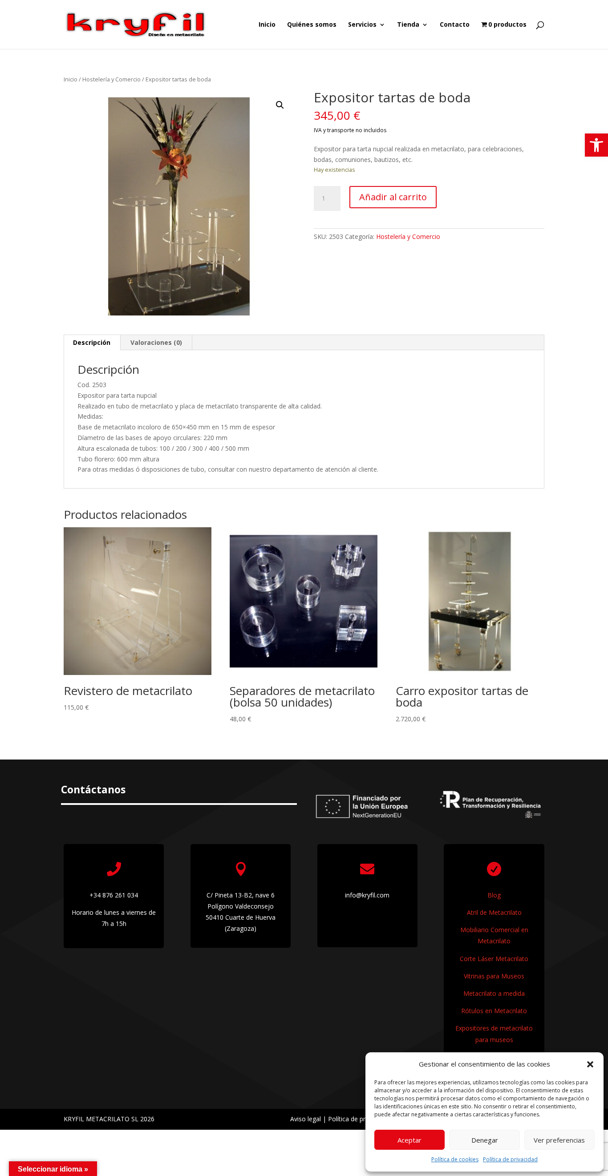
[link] (596, 145)
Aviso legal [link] (305, 1119)
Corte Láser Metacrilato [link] (494, 958)
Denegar (484, 1140)
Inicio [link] (267, 24)
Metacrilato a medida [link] (494, 993)
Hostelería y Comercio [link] (111, 79)
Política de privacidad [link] (510, 1159)
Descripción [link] (91, 342)
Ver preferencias (559, 1140)
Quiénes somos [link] (311, 24)
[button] (590, 1064)
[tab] (92, 342)
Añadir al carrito (393, 197)
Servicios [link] (362, 24)
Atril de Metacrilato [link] (494, 912)
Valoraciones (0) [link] (156, 342)
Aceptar (409, 1140)
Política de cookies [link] (454, 1159)
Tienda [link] (408, 24)
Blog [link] (494, 895)
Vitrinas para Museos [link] (494, 976)
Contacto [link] (455, 24)
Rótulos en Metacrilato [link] (494, 1010)
